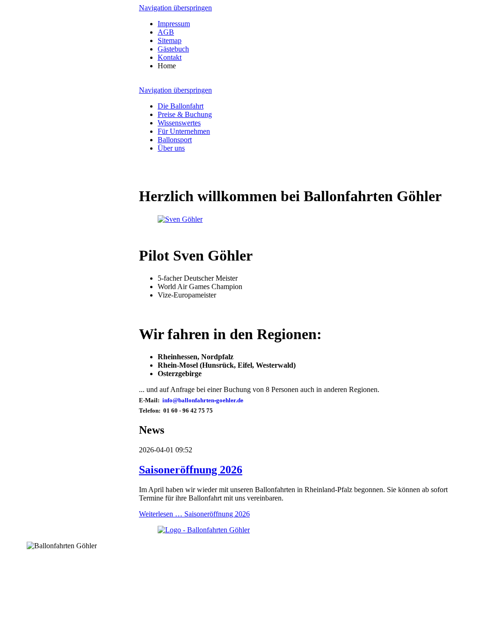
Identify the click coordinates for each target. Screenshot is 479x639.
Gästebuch (173, 49)
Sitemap (169, 40)
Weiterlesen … (194, 514)
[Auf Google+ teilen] (180, 173)
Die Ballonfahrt (180, 106)
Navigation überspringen (175, 8)
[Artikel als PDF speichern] (152, 173)
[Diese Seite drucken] (142, 173)
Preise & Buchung (185, 114)
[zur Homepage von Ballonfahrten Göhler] (204, 530)
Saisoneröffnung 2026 (190, 470)
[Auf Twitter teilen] (170, 173)
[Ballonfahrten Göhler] (180, 219)
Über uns (171, 148)
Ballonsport (175, 140)
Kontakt (169, 57)
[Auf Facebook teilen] (161, 173)
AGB (166, 32)
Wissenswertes (179, 123)
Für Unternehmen (184, 131)
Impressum (174, 24)
